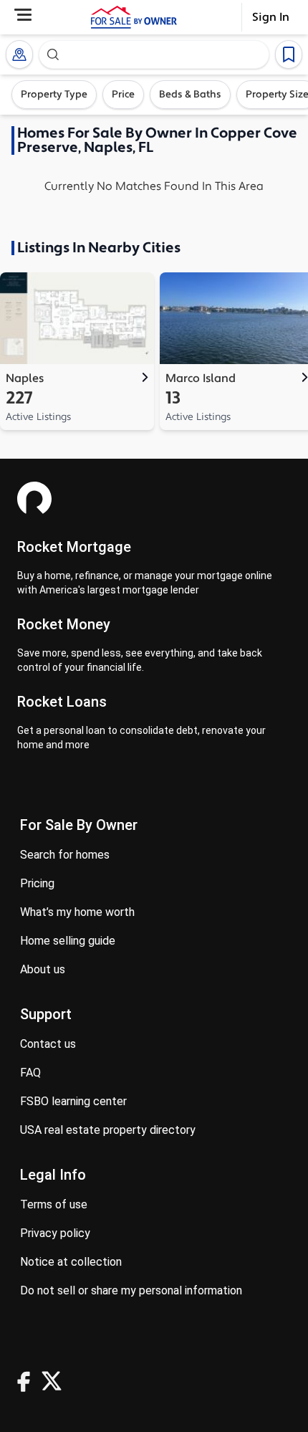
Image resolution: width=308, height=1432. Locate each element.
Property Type (54, 94)
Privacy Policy (55, 1233)
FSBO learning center (73, 1101)
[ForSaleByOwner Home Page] (134, 17)
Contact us (48, 1044)
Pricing (37, 883)
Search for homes (65, 854)
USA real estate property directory (108, 1130)
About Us (42, 969)
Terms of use (53, 1204)
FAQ (30, 1072)
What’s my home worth (77, 912)
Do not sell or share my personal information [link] (131, 1290)
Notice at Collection (71, 1262)
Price (123, 94)
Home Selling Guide (67, 940)
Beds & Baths (190, 94)
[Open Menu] (23, 15)
